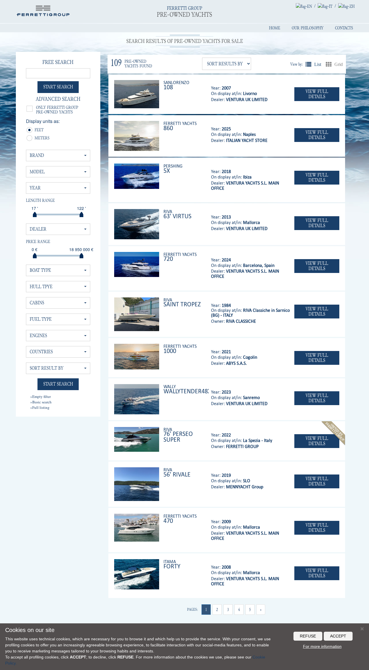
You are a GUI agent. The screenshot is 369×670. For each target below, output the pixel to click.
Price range (38, 241)
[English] (304, 6)
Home (274, 28)
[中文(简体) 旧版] (346, 6)
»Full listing (40, 407)
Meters (37, 138)
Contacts (344, 28)
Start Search (58, 87)
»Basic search (41, 402)
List (308, 64)
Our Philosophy (307, 28)
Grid (328, 64)
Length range (40, 200)
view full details (317, 94)
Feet (37, 130)
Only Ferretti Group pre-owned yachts (57, 109)
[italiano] (325, 6)
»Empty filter (40, 396)
